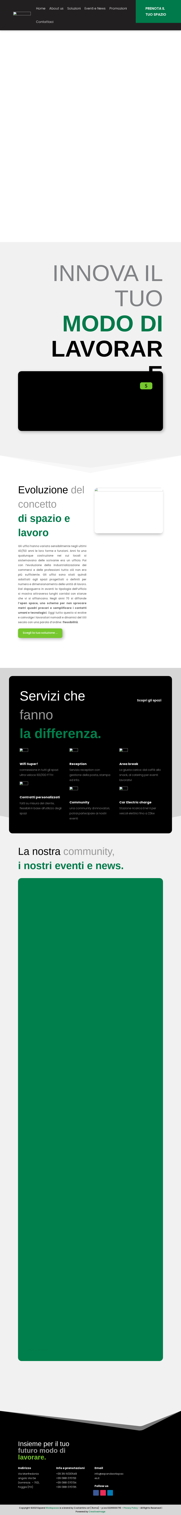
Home (40, 8)
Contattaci (44, 22)
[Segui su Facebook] (96, 1493)
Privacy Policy (130, 1507)
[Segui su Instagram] (103, 1493)
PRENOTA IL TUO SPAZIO (155, 11)
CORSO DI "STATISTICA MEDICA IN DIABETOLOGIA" (69, 1000)
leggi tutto (37, 912)
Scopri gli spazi (149, 700)
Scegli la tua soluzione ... (40, 633)
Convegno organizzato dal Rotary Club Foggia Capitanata (76, 1179)
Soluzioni (74, 8)
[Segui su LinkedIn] (110, 1493)
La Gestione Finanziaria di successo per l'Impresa (69, 967)
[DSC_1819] (129, 490)
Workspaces (52, 1507)
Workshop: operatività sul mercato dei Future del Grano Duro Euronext (86, 898)
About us (56, 8)
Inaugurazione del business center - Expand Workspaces (75, 1321)
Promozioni (118, 8)
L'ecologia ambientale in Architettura (59, 1107)
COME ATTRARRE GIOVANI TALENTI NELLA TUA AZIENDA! (73, 936)
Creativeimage (97, 1511)
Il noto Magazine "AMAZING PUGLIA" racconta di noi (70, 1141)
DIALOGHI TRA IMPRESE (48, 1031)
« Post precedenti (38, 1350)
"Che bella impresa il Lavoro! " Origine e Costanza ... (71, 1069)
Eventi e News (95, 8)
